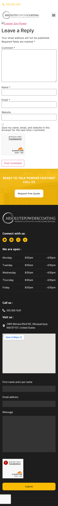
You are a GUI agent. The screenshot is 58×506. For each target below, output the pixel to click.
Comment (8, 48)
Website (6, 112)
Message (7, 412)
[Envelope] (4, 240)
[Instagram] (18, 240)
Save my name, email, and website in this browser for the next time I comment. (26, 128)
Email (6, 100)
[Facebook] (11, 240)
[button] (53, 15)
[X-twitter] (25, 240)
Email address (10, 397)
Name (6, 87)
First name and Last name (17, 382)
